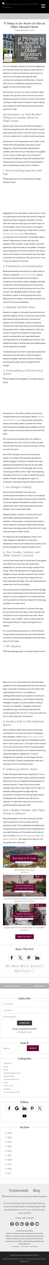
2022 (9, 1151)
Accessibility (25, 1246)
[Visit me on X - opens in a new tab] (40, 1108)
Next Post (39, 986)
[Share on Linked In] (37, 957)
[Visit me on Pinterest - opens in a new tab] (32, 1108)
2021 (9, 1155)
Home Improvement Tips (11, 1092)
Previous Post (12, 986)
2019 (9, 1164)
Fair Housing (33, 1246)
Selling (6, 1067)
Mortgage (7, 1089)
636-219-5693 (28, 1218)
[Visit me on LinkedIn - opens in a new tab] (24, 1108)
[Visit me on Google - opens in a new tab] (17, 1108)
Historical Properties (23, 971)
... (33, 971)
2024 (9, 1142)
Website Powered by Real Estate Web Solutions (24, 1255)
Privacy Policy (16, 1246)
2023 (9, 1146)
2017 (9, 1173)
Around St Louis (37, 966)
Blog (36, 1190)
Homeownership (9, 1076)
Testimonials (18, 1190)
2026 (9, 1133)
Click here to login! (24, 1032)
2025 (9, 1137)
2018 (9, 1168)
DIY (8, 966)
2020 (9, 1159)
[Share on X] (20, 957)
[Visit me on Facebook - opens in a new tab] (9, 1108)
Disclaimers (41, 1259)
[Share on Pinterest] (29, 957)
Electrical (25, 966)
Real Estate (7, 1063)
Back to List (24, 937)
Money (6, 1083)
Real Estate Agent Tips (11, 1079)
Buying (16, 966)
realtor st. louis (8, 1086)
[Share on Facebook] (11, 957)
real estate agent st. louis (12, 1073)
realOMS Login (24, 1261)
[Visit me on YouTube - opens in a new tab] (24, 1116)
